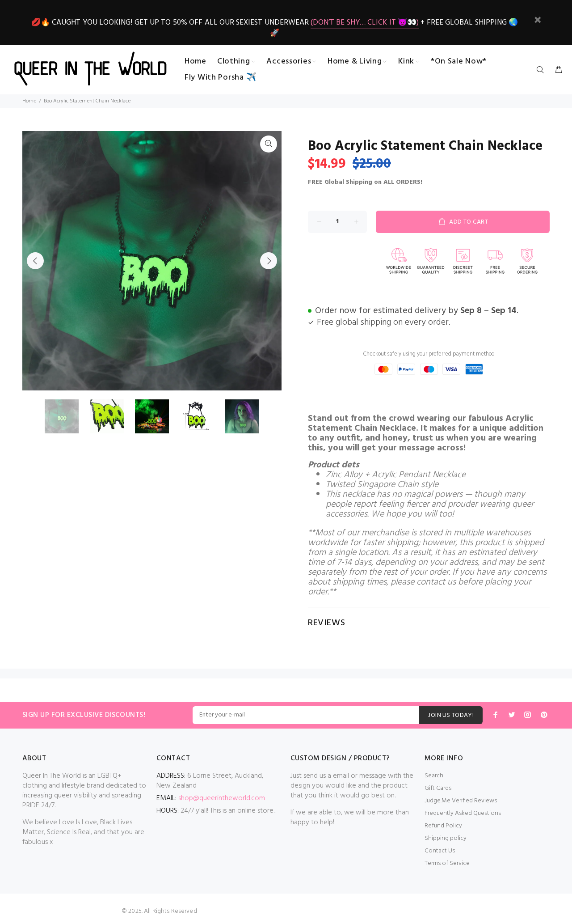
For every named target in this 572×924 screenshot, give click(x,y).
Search (434, 776)
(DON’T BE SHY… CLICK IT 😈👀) (365, 23)
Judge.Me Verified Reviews (461, 801)
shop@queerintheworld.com (221, 798)
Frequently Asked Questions (463, 813)
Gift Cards (438, 788)
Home (29, 101)
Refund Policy (443, 826)
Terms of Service (447, 863)
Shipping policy (446, 838)
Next (268, 260)
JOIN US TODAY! (451, 715)
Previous (35, 260)
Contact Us (440, 851)
